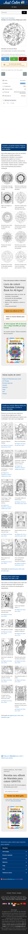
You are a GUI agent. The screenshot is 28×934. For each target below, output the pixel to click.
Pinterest (14, 893)
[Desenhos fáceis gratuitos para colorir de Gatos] (21, 654)
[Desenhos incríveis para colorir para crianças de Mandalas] (21, 223)
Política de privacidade (15, 800)
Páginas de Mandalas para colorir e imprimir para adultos (14, 147)
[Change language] (26, 2)
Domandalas (23, 80)
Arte (3, 391)
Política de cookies (10, 899)
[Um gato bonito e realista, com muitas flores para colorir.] (7, 693)
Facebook (9, 893)
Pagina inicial (4, 18)
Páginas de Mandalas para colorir (11, 379)
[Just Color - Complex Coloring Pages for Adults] (4, 903)
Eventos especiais (7, 383)
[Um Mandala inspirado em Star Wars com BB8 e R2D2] (7, 183)
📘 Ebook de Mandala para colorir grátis (12, 879)
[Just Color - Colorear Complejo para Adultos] (15, 903)
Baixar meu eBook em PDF (14, 311)
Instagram (19, 893)
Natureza (4, 387)
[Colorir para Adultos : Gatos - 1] (21, 603)
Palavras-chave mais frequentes (8, 898)
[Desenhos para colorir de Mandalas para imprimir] (21, 262)
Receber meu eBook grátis (15, 796)
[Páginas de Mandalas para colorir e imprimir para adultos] (2, 756)
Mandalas (11, 18)
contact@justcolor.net (20, 926)
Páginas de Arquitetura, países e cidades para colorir (6, 474)
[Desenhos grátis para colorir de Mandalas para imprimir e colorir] (21, 203)
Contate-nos (19, 898)
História (4, 393)
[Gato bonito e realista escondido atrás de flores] (7, 608)
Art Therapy (5, 381)
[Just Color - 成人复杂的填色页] (24, 903)
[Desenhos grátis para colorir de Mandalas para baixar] (7, 223)
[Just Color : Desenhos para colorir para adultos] (14, 2)
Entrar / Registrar (23, 2)
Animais (4, 385)
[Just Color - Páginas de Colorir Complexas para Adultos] (21, 903)
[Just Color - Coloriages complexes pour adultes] (9, 903)
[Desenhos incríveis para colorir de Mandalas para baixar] (21, 183)
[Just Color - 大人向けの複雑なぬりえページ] (14, 905)
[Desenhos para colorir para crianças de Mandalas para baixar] (21, 242)
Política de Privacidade (20, 899)
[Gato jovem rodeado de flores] (7, 654)
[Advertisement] (14, 124)
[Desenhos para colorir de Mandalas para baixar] (7, 262)
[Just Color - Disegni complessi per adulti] (12, 903)
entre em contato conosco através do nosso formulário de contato (14, 924)
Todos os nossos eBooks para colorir (15, 317)
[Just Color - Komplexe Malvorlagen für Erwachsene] (18, 903)
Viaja (3, 389)
